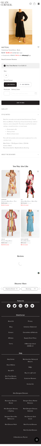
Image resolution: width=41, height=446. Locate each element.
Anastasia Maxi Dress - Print (8, 201)
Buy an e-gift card (30, 373)
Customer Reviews (30, 378)
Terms (11, 344)
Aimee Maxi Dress (25, 241)
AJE (22, 199)
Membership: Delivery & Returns (30, 360)
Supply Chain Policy (30, 338)
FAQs (30, 367)
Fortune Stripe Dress (6, 241)
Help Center (10, 359)
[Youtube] (26, 306)
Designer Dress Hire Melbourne (11, 418)
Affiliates (10, 338)
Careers (10, 332)
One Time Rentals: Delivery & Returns (11, 377)
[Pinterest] (32, 306)
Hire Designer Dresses (20, 393)
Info (30, 55)
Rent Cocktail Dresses (30, 430)
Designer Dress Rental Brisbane (30, 402)
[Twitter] (14, 306)
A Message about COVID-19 (30, 345)
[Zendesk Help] (36, 439)
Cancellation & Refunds (30, 332)
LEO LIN (3, 239)
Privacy (30, 321)
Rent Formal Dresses (30, 424)
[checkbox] (5, 66)
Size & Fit (4, 109)
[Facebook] (8, 306)
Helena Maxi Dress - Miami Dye (29, 201)
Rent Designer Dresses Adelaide (30, 410)
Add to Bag (20, 102)
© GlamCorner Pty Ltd (20, 437)
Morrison (3, 199)
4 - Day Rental (10, 84)
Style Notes (5, 114)
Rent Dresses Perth (11, 424)
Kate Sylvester (24, 239)
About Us (11, 321)
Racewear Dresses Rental (11, 402)
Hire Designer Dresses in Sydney (11, 410)
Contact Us (30, 384)
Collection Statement (30, 327)
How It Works (11, 365)
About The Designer (8, 154)
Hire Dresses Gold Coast (30, 418)
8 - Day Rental (25, 84)
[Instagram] (20, 306)
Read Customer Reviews (9, 59)
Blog (10, 327)
